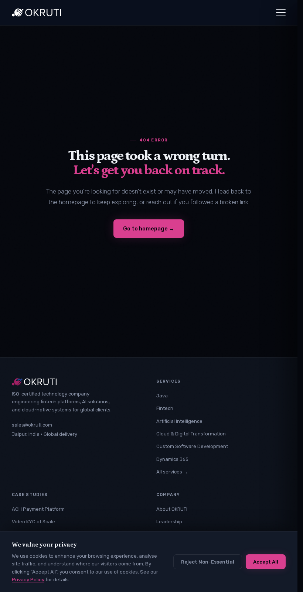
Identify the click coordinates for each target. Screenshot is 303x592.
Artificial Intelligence (179, 421)
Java (162, 395)
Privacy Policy (28, 579)
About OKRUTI (171, 509)
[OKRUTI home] (36, 12)
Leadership (169, 521)
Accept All (265, 562)
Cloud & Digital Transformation (191, 434)
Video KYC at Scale (33, 521)
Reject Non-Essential (207, 562)
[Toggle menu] (281, 12)
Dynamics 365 (172, 459)
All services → (172, 472)
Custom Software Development (192, 446)
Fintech (164, 408)
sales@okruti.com (32, 425)
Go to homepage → (148, 228)
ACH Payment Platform (38, 509)
